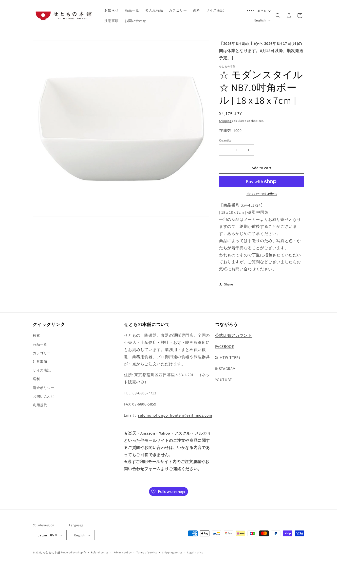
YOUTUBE (223, 379)
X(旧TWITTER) (227, 357)
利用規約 (40, 405)
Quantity (225, 140)
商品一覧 (40, 344)
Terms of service (146, 552)
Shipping (225, 121)
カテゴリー (42, 353)
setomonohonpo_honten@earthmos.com (175, 415)
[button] (278, 15)
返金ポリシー (44, 388)
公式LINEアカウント (233, 335)
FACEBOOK (224, 346)
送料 (36, 379)
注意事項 (40, 361)
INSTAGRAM (225, 368)
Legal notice (195, 552)
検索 (36, 335)
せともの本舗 (51, 552)
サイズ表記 (42, 370)
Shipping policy (172, 552)
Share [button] (228, 284)
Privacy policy (122, 552)
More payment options (261, 193)
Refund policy (100, 552)
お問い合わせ (44, 396)
